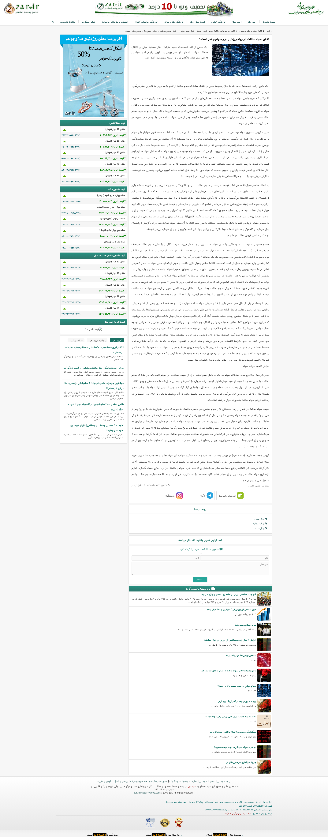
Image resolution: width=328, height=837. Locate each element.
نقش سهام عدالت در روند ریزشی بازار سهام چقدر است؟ (150, 30)
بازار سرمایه (259, 523)
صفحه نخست (269, 21)
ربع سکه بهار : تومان (163, 834)
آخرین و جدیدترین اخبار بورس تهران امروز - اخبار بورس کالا (208, 30)
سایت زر (192, 786)
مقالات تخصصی (67, 21)
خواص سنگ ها (88, 21)
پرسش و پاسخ (121, 781)
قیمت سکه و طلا (197, 21)
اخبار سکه (236, 21)
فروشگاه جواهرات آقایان (146, 21)
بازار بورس (260, 518)
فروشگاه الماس (218, 21)
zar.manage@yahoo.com (147, 792)
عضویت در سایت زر (158, 781)
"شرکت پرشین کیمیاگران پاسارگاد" (238, 813)
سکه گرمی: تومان (102, 834)
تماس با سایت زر (207, 781)
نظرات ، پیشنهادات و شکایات (183, 781)
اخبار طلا (252, 21)
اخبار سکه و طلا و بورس (251, 30)
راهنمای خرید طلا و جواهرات (115, 21)
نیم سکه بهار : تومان (224, 834)
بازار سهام (260, 528)
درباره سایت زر (224, 781)
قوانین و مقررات (104, 781)
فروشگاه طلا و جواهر (173, 21)
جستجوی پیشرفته (138, 781)
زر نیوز (269, 30)
